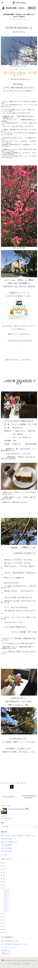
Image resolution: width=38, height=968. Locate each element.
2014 (4, 920)
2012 (4, 926)
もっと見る (4, 854)
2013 (4, 923)
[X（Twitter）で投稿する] (12, 787)
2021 (4, 875)
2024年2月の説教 (6, 851)
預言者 (18, 627)
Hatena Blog (17, 963)
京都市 (9, 283)
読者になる (32, 8)
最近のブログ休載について (9, 842)
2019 (4, 882)
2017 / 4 (6, 905)
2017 (4, 888)
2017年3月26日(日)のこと (19, 27)
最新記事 (4, 832)
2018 (4, 885)
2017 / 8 (6, 897)
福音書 (23, 424)
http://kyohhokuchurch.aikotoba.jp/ (20, 340)
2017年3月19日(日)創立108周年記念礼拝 (29, 797)
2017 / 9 (6, 895)
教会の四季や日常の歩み (19, 32)
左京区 (15, 283)
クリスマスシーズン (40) (8, 947)
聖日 (28, 421)
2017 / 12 (6, 890)
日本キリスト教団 (10, 280)
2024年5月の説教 (6, 839)
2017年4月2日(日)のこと (9, 797)
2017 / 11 (6, 892)
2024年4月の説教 (6, 845)
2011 (4, 929)
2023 (4, 869)
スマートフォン (28, 105)
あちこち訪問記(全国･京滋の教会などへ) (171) (14, 944)
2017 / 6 (6, 901)
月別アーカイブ (6, 859)
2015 (4, 917)
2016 (4, 914)
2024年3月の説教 (6, 848)
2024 (4, 866)
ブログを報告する (26, 963)
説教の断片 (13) (5, 950)
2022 (4, 872)
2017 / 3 (6, 907)
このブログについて (7, 818)
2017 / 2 (6, 909)
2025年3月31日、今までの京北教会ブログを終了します (18, 835)
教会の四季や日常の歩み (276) (9, 941)
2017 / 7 (6, 899)
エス (7, 643)
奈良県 (19, 248)
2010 (4, 932)
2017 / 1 (6, 910)
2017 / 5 (6, 903)
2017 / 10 (6, 894)
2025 (4, 863)
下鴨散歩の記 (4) (5, 953)
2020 (4, 878)
